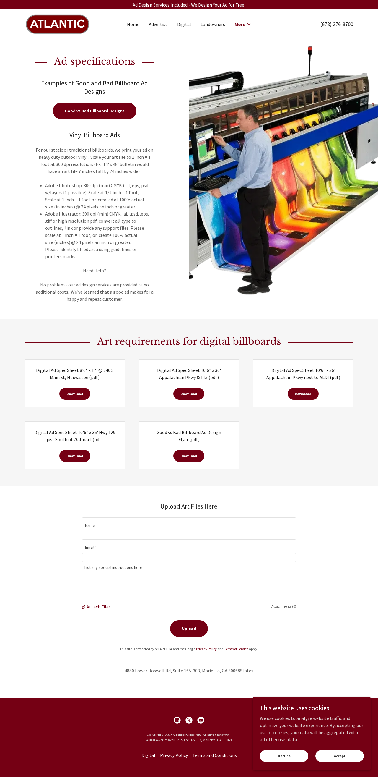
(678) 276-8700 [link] (336, 24)
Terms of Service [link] (236, 649)
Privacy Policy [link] (206, 649)
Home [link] (133, 24)
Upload (189, 628)
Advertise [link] (158, 24)
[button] (242, 24)
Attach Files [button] (99, 607)
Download (74, 393)
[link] (57, 23)
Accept (340, 756)
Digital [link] (184, 24)
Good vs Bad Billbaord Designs (95, 111)
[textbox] (189, 524)
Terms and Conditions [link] (215, 755)
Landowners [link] (213, 24)
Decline (284, 756)
